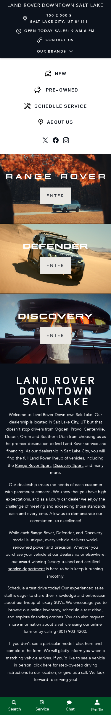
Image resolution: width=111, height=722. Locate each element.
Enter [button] (55, 196)
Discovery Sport (68, 465)
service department (26, 569)
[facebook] (55, 140)
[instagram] (66, 140)
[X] (45, 140)
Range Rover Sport (33, 465)
